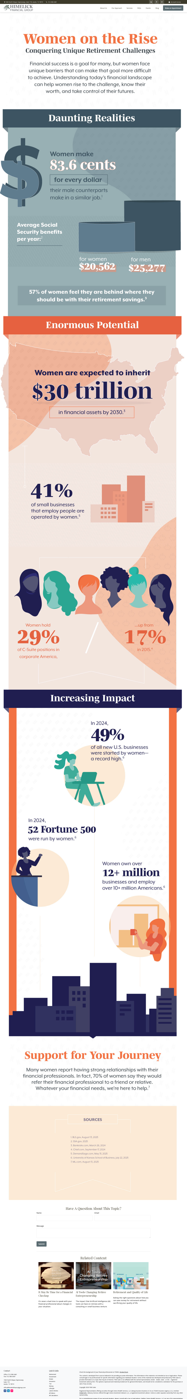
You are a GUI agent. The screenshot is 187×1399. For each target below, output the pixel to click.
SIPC (85, 1393)
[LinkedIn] (151, 2)
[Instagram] (12, 1390)
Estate (51, 1379)
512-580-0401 (52, 2)
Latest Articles (53, 1391)
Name (39, 1213)
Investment (52, 1377)
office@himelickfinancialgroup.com (15, 1387)
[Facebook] (156, 2)
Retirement (52, 1374)
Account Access (176, 2)
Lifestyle (51, 1388)
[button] (103, 8)
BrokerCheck (124, 1372)
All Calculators (53, 1395)
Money (51, 1386)
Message (40, 1226)
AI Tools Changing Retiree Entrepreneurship (91, 1293)
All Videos (52, 1393)
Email (96, 1213)
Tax (50, 1384)
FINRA (81, 1393)
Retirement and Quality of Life (130, 1292)
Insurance (52, 1381)
